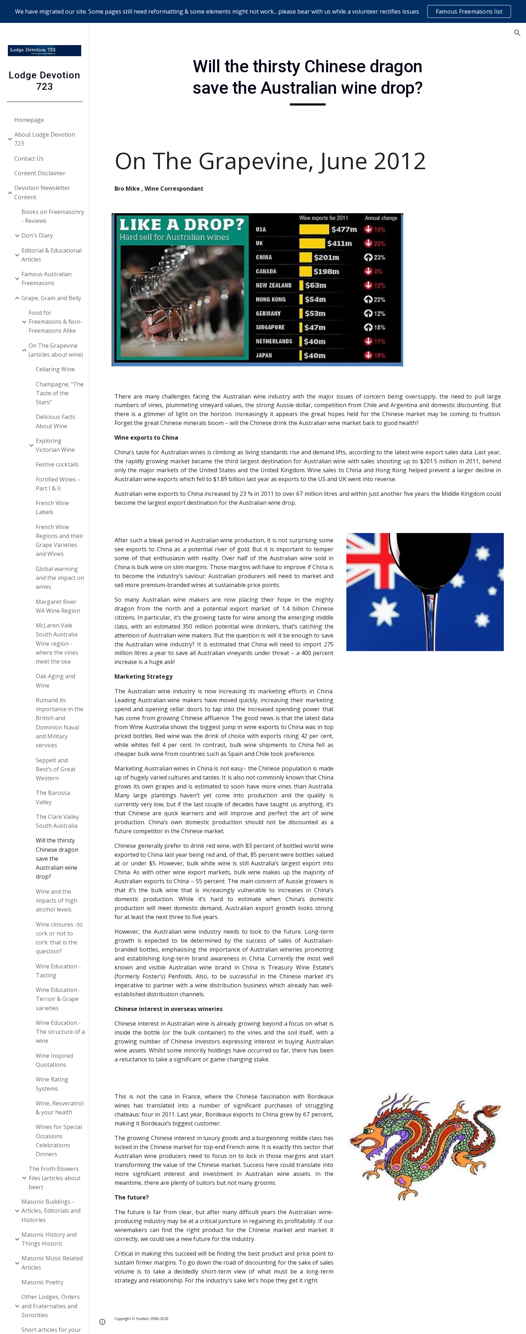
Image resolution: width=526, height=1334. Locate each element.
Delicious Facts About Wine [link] (55, 421)
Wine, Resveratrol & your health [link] (59, 1107)
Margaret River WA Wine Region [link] (58, 606)
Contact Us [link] (29, 158)
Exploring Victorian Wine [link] (55, 445)
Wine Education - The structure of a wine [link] (60, 1032)
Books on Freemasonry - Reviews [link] (52, 216)
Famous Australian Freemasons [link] (46, 278)
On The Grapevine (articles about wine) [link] (56, 350)
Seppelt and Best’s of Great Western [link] (56, 769)
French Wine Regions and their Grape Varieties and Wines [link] (59, 540)
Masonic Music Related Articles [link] (52, 1262)
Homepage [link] (29, 120)
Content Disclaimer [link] (39, 173)
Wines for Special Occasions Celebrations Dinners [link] (59, 1140)
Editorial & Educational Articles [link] (51, 254)
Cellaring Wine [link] (55, 369)
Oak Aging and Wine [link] (55, 680)
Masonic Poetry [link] (42, 1282)
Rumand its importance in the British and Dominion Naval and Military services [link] (59, 722)
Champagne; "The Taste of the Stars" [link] (60, 393)
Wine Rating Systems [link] (52, 1083)
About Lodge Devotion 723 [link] (44, 139)
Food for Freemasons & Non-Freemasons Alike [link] (55, 322)
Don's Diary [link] (37, 235)
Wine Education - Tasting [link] (58, 970)
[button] (517, 32)
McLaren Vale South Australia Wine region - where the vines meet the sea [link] (57, 643)
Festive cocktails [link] (57, 464)
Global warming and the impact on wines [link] (60, 578)
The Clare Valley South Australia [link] (57, 821)
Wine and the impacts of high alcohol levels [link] (56, 901)
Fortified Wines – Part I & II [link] (58, 483)
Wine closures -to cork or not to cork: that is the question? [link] (59, 938)
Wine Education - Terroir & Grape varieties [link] (58, 999)
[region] (263, 11)
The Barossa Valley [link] (53, 797)
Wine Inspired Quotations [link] (54, 1060)
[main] (308, 80)
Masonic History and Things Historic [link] (49, 1239)
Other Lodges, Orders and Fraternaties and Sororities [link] (50, 1306)
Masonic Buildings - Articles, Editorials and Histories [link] (51, 1211)
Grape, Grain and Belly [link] (51, 298)
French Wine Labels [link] (52, 507)
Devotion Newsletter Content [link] (42, 192)
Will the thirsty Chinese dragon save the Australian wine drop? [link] (57, 858)
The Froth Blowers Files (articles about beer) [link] (55, 1178)
